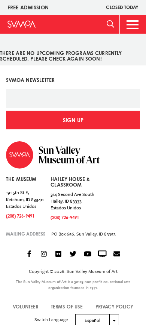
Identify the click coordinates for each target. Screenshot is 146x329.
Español (92, 320)
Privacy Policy (114, 307)
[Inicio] (21, 24)
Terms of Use (67, 307)
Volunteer (25, 307)
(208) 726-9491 (20, 216)
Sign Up (73, 120)
